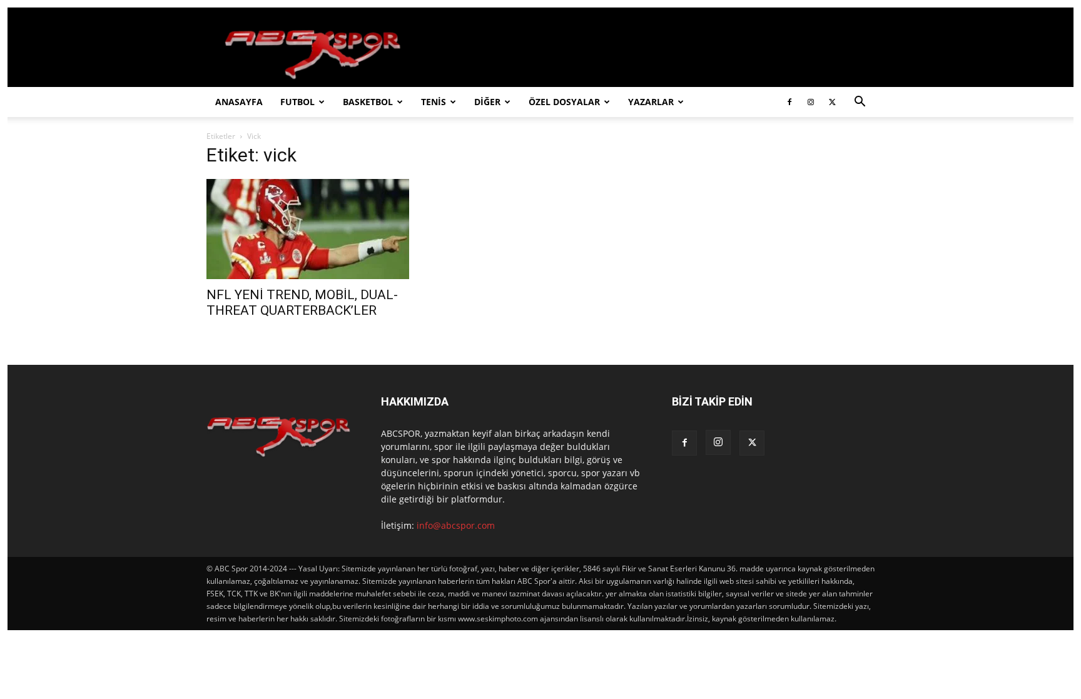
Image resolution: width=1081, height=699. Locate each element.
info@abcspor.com (456, 525)
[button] (860, 103)
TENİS (433, 102)
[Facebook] (789, 102)
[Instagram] (810, 102)
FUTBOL (297, 102)
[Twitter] (832, 102)
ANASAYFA (239, 102)
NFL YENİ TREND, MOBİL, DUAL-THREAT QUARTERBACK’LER (302, 302)
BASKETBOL (368, 102)
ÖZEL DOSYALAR (564, 102)
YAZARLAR (651, 102)
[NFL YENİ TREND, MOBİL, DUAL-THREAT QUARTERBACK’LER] (307, 229)
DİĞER (487, 102)
